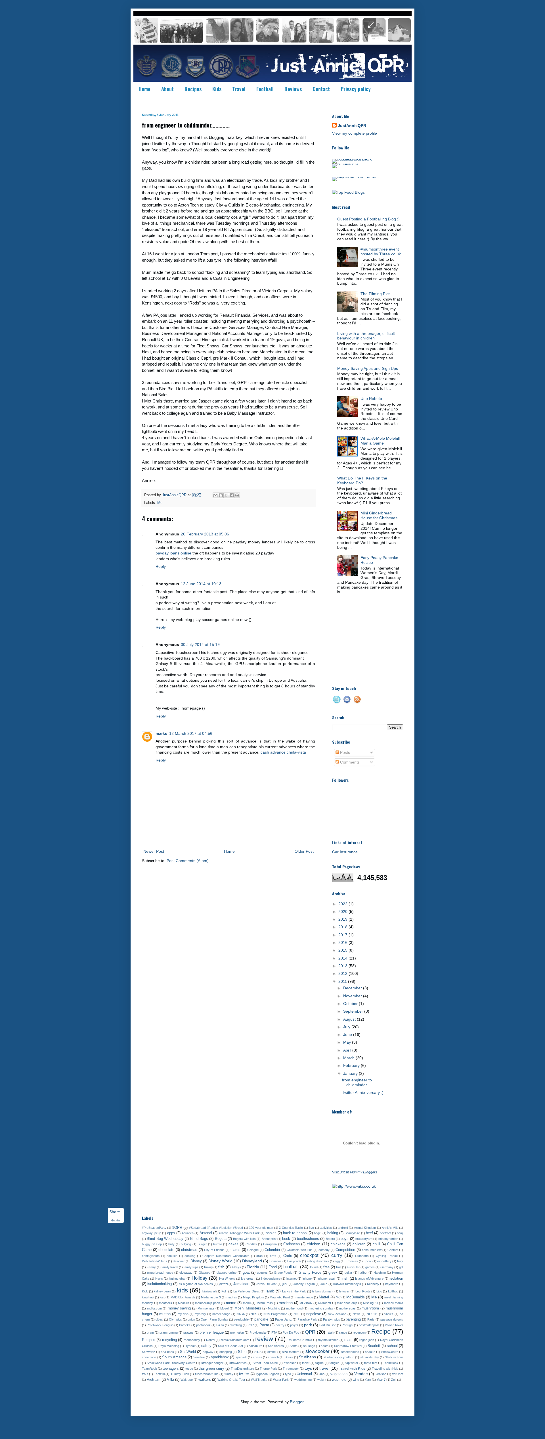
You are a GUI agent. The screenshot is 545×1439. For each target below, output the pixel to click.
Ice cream (248, 1278)
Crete (287, 1256)
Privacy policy (356, 89)
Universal (304, 1374)
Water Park (281, 1379)
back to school (295, 1233)
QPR (310, 1332)
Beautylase (352, 1233)
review (264, 1338)
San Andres (276, 1346)
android (343, 1227)
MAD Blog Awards (183, 1297)
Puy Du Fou (291, 1332)
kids (182, 1290)
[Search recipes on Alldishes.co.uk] (348, 192)
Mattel (324, 1297)
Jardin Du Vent (266, 1284)
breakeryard (363, 1238)
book (286, 1239)
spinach (273, 1357)
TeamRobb (149, 1368)
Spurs (289, 1357)
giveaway (185, 1272)
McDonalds (355, 1297)
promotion (237, 1332)
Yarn (368, 1379)
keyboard (391, 1284)
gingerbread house (160, 1272)
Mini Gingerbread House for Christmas (378, 515)
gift (401, 1267)
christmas (189, 1250)
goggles (262, 1272)
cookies (172, 1255)
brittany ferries (388, 1238)
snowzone (149, 1357)
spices (257, 1357)
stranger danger (212, 1363)
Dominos (275, 1261)
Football (265, 89)
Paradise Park (307, 1319)
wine (356, 1379)
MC (338, 1297)
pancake (261, 1319)
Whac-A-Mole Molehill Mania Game (380, 440)
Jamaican (241, 1284)
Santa (293, 1346)
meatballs (165, 1303)
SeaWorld (188, 1352)
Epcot (368, 1261)
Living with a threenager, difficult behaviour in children (366, 336)
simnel (271, 1352)
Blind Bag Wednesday (165, 1239)
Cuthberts (362, 1255)
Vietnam (153, 1380)
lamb (270, 1291)
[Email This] (215, 495)
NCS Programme (275, 1314)
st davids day (369, 1357)
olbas (159, 1319)
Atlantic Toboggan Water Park (239, 1233)
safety (206, 1346)
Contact (321, 89)
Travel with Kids (352, 1369)
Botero (330, 1238)
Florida (253, 1267)
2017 (343, 935)
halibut (363, 1272)
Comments (349, 762)
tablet (305, 1363)
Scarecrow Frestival (348, 1346)
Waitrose (187, 1379)
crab (259, 1255)
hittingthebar (177, 1278)
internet (291, 1278)
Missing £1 (370, 1303)
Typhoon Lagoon (267, 1374)
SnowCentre (389, 1352)
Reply (161, 566)
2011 (343, 981)
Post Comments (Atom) (188, 860)
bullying (186, 1244)
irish (344, 1278)
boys (345, 1239)
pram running (169, 1332)
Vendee (361, 1373)
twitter (244, 1374)
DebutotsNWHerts (154, 1261)
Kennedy (373, 1284)
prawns (188, 1332)
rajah (330, 1332)
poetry (280, 1325)
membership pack (207, 1303)
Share (114, 1211)
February (352, 1065)
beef (369, 1233)
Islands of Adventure (369, 1278)
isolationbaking (159, 1284)
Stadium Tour (394, 1357)
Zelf (393, 1379)
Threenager (291, 1368)
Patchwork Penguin (160, 1325)
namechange (221, 1314)
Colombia (272, 1250)
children (359, 1244)
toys (308, 1368)
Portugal (347, 1325)
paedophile (241, 1319)
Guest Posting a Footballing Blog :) (368, 219)
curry (336, 1255)
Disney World (220, 1261)
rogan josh (366, 1340)
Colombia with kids (300, 1250)
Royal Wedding (168, 1346)
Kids (216, 89)
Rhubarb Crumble (300, 1340)
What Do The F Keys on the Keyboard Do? (362, 480)
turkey (229, 1374)
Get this (116, 1220)
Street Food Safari (265, 1363)
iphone (307, 1278)
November (353, 996)
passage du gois (391, 1319)
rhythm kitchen (328, 1340)
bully (171, 1244)
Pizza (220, 1325)
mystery (200, 1314)
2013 (343, 965)
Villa (170, 1380)
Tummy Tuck (180, 1374)
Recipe (381, 1331)
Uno (321, 1374)
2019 (343, 919)
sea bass (167, 1352)
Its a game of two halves (196, 1284)
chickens (338, 1244)
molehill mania (393, 1303)
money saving (179, 1308)
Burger (202, 1244)
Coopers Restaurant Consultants (225, 1255)
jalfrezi (223, 1284)
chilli (376, 1244)
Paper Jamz (283, 1319)
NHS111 (372, 1314)
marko (161, 733)
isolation (396, 1278)
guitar (348, 1272)
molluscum (154, 1308)
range (343, 1332)
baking (332, 1233)
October (351, 1003)
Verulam (397, 1374)
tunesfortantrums (207, 1374)
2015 (343, 950)
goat (246, 1273)
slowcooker (317, 1351)
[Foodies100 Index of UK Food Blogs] (355, 159)
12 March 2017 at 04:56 (190, 733)
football (291, 1266)
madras (232, 1297)
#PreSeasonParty (154, 1227)
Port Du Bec (327, 1325)
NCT (297, 1314)
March (349, 1058)
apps (171, 1233)
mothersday (347, 1308)
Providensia (258, 1332)
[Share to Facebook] (231, 495)
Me (159, 503)
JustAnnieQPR (352, 125)
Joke (323, 1284)
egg (337, 1261)
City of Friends (214, 1250)
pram (150, 1332)
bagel (317, 1233)
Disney (196, 1261)
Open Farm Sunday (214, 1319)
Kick (145, 1291)
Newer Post (153, 851)
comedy (324, 1250)
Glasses (204, 1272)
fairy (400, 1261)
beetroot (385, 1233)
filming (208, 1267)
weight (321, 1379)
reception (359, 1332)
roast (348, 1340)
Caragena (270, 1244)
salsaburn (255, 1346)
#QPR (177, 1228)
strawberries (238, 1363)
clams (235, 1250)
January (351, 1073)
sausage (309, 1346)
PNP (251, 1325)
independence (270, 1278)
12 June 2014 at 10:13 (201, 583)
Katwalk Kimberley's (347, 1284)
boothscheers (308, 1239)
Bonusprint (269, 1238)
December (353, 988)
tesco (189, 1368)
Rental (210, 1340)
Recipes (193, 89)
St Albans (307, 1357)
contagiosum (151, 1255)
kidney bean (162, 1291)
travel (324, 1368)
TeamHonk (390, 1363)
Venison (381, 1374)
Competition (345, 1250)
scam (324, 1346)
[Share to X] (226, 495)
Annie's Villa (390, 1227)
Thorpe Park (268, 1368)
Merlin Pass (265, 1303)
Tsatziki (159, 1374)
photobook (203, 1325)
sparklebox (220, 1357)
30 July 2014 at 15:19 (200, 644)
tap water (351, 1363)
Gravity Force (310, 1273)
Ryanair (190, 1346)
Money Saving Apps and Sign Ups (367, 368)
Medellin (183, 1303)
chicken (313, 1244)
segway (208, 1352)
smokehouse (350, 1352)
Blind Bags (199, 1239)
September (353, 1011)
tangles (334, 1363)
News (356, 1314)
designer (179, 1261)
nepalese (313, 1314)
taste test (370, 1363)
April (347, 1050)
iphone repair (327, 1278)
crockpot (309, 1255)
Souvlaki (199, 1357)
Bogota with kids (244, 1238)
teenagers (171, 1369)
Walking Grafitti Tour (231, 1379)
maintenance (304, 1297)
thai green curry (211, 1369)
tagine (319, 1363)
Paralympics (331, 1319)
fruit (338, 1267)
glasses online (226, 1272)
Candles (251, 1244)
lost (162, 1297)
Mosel (224, 1308)
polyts (294, 1325)
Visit (354, 1172)
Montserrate (206, 1308)
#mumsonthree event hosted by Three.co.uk (380, 251)
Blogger (296, 1402)
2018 (343, 927)
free (326, 1267)
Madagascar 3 (211, 1297)
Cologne (253, 1250)
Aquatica (188, 1233)
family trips (191, 1267)
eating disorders (318, 1261)
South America (174, 1357)
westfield (339, 1380)
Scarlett (374, 1346)
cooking (190, 1255)
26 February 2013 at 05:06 (205, 534)
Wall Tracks (259, 1379)
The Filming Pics (375, 293)
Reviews (293, 89)
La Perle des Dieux (246, 1291)
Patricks (184, 1325)
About (167, 89)
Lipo (379, 1291)
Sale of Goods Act (230, 1346)
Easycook (294, 1261)
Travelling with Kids (385, 1368)
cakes (233, 1244)
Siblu (242, 1351)
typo (288, 1374)
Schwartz (148, 1352)
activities (326, 1227)
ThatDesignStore (242, 1368)
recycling (169, 1340)
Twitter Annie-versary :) (362, 1092)
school (392, 1346)
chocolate (166, 1250)
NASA (240, 1314)
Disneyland (252, 1261)
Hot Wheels (227, 1278)
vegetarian (338, 1374)
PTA (274, 1332)
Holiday (199, 1278)
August (350, 1019)
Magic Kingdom (253, 1297)
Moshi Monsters (247, 1308)
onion (191, 1319)
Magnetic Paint (280, 1297)
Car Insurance (345, 852)
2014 (343, 958)
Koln (224, 1291)
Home (144, 89)
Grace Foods (283, 1272)
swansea (290, 1363)
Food (273, 1267)
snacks (370, 1352)
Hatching (380, 1272)
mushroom (370, 1308)
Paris (370, 1319)
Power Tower (394, 1325)
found (314, 1267)
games (370, 1267)
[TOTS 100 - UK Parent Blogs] (355, 176)
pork (308, 1325)
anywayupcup (151, 1233)
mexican (286, 1303)
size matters (290, 1352)
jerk (285, 1284)
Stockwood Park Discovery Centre (171, 1363)
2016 (343, 942)
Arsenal (206, 1233)
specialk (241, 1357)
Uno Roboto (371, 398)
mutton (165, 1314)
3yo (311, 1227)
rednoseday (192, 1340)
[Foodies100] (345, 163)
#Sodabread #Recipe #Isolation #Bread (216, 1227)
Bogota (221, 1239)
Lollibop (393, 1291)
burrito (217, 1244)
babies (271, 1233)
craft (273, 1255)
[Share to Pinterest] (237, 495)
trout (145, 1374)
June (348, 1034)
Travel (239, 89)
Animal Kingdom (365, 1227)
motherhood (294, 1308)
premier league (212, 1332)
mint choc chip (347, 1303)
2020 (343, 911)
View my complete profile (354, 133)
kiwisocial (208, 1291)
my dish (183, 1314)
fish (221, 1267)
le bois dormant (322, 1291)
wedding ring (303, 1379)
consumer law (372, 1250)
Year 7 (381, 1379)
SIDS (257, 1352)
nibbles (388, 1314)
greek (333, 1273)
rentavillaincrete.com (235, 1340)
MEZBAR (305, 1303)
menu (247, 1303)
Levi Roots (362, 1291)
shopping (225, 1352)
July (347, 1027)
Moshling (274, 1308)
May (347, 1042)
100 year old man (261, 1227)
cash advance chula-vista (283, 752)
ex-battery (384, 1261)
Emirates (352, 1261)
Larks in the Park (294, 1291)
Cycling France (387, 1255)
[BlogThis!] (221, 495)
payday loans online (173, 553)
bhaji (400, 1233)
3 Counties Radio (291, 1227)
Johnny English (304, 1284)
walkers (204, 1380)
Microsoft (324, 1303)
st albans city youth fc (339, 1357)
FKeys (236, 1267)
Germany (386, 1267)
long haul (148, 1297)
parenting (353, 1319)
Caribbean (291, 1244)
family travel (170, 1267)
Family (151, 1267)
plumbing (236, 1325)
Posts (344, 752)
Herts (159, 1278)
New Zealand (337, 1314)
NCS (254, 1314)
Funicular (353, 1267)
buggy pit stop (152, 1244)
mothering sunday (321, 1308)
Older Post (304, 851)
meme (231, 1303)
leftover (344, 1291)
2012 (343, 973)
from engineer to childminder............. (362, 1082)
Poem (264, 1325)
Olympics (175, 1319)
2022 (343, 904)
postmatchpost (369, 1325)
